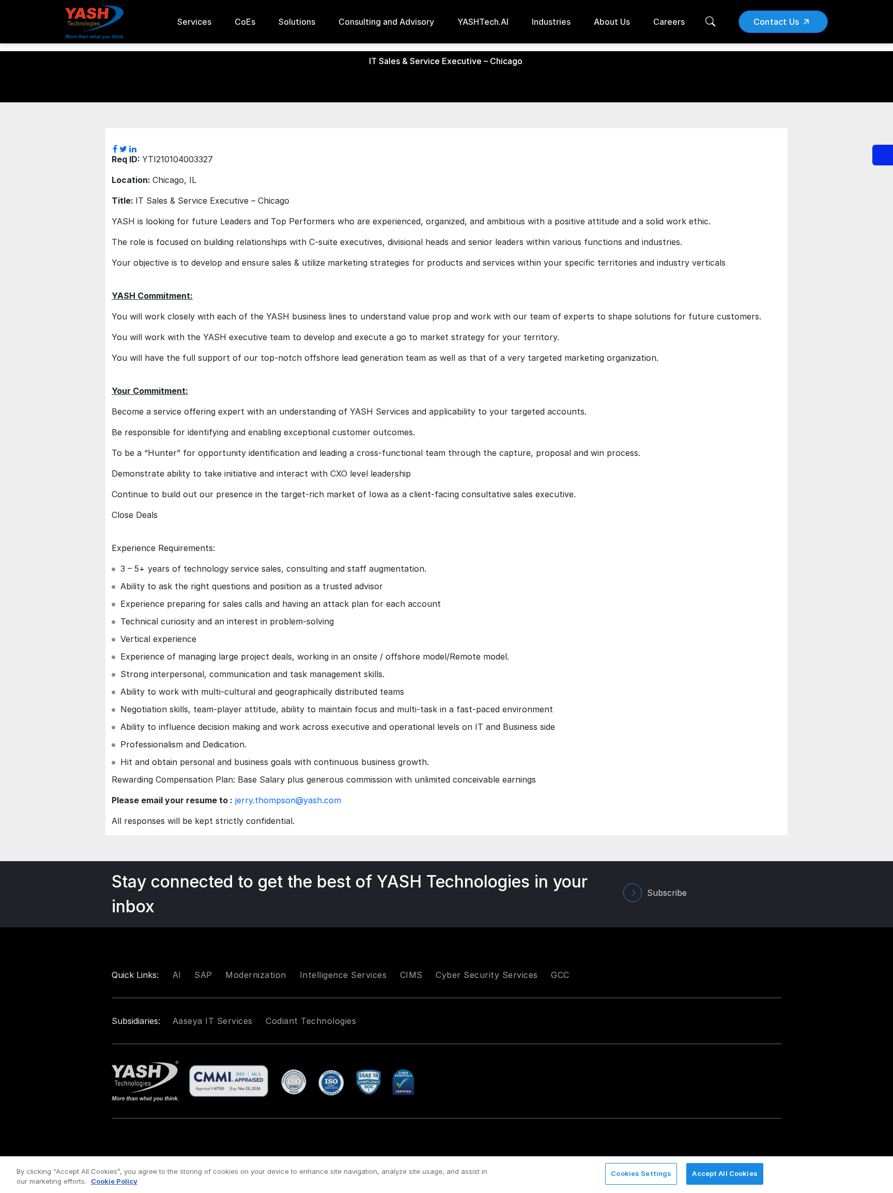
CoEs (245, 22)
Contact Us (776, 22)
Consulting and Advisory (386, 22)
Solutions (297, 22)
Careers (669, 22)
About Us (612, 22)
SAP (203, 975)
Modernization (255, 975)
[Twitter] (123, 149)
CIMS (411, 975)
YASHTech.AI (483, 22)
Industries (551, 22)
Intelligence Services (343, 975)
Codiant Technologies (311, 1021)
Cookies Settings (641, 1173)
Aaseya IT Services (213, 1021)
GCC (560, 975)
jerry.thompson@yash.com (288, 800)
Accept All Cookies (724, 1173)
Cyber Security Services (487, 975)
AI (177, 975)
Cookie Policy (114, 1181)
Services (194, 22)
